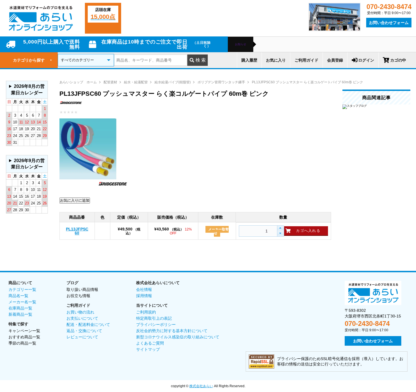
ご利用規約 (146, 312)
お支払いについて (82, 318)
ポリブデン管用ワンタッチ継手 (221, 82)
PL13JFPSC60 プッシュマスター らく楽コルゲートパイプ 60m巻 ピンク (307, 82)
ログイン (366, 60)
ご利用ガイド (306, 60)
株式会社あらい (201, 386)
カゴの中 (398, 60)
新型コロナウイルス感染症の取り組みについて (177, 337)
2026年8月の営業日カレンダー (28, 89)
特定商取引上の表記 (154, 318)
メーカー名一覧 (22, 302)
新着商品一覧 (20, 314)
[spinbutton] (257, 231)
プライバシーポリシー (156, 324)
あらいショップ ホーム (78, 82)
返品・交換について (84, 330)
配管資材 (110, 82)
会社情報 (144, 289)
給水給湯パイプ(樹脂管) (173, 82)
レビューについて (82, 337)
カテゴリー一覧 (22, 289)
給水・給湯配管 (136, 82)
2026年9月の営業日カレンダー (28, 163)
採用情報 (144, 295)
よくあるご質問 (150, 343)
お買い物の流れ (80, 312)
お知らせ (240, 44)
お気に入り (276, 60)
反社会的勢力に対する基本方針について (171, 330)
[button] (280, 228)
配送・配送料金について (88, 324)
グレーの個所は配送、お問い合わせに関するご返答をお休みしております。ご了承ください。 (26, 91)
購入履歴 (249, 60)
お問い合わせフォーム (389, 22)
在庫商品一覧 (20, 308)
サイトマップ (148, 349)
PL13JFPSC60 (77, 231)
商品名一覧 (18, 295)
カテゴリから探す (32, 60)
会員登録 (335, 60)
